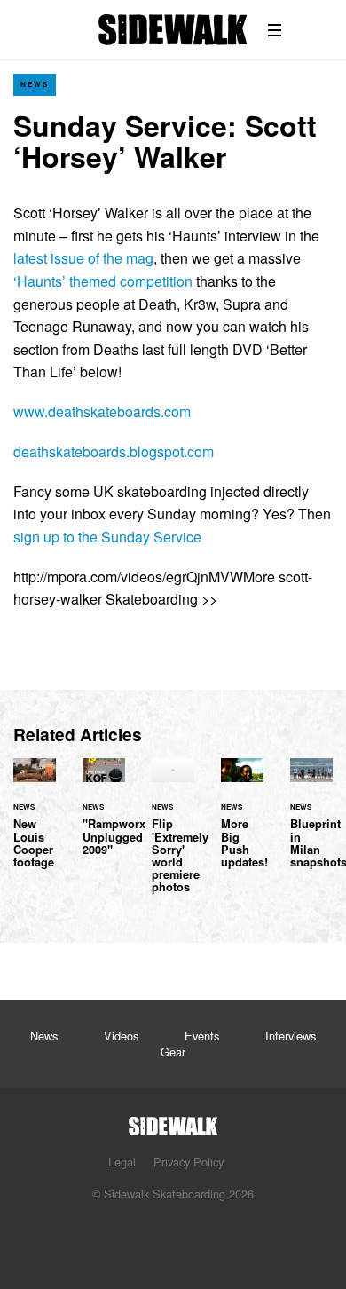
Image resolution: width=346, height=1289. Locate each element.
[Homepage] (173, 1120)
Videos (121, 1035)
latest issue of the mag (83, 258)
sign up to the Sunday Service (107, 536)
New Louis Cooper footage (34, 824)
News (34, 84)
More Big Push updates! (242, 824)
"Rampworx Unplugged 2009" (104, 817)
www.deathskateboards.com (102, 411)
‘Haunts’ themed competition (103, 281)
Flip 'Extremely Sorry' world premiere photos (173, 836)
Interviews (290, 1035)
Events (202, 1035)
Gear (173, 1051)
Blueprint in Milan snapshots (311, 824)
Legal (122, 1161)
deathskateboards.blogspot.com (113, 451)
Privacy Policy (188, 1161)
